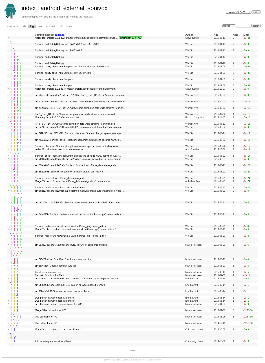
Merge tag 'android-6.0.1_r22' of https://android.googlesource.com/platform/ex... (76, 37)
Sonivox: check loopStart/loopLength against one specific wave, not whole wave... (78, 146)
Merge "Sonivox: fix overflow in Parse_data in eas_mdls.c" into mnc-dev (73, 181)
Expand (60, 34)
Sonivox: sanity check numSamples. (54, 79)
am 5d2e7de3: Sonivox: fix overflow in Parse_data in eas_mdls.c (69, 171)
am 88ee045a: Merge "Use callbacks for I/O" (58, 304)
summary (12, 26)
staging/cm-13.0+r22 (130, 37)
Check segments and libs (48, 272)
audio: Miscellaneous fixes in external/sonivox (59, 149)
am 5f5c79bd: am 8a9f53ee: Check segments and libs (63, 259)
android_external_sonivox (74, 8)
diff (60, 26)
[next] (133, 350)
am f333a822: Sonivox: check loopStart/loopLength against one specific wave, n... (78, 140)
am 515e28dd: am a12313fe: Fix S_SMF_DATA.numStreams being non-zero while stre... (81, 101)
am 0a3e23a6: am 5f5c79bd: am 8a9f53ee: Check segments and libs (71, 244)
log (32, 26)
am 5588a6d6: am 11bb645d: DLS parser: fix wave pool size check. (70, 285)
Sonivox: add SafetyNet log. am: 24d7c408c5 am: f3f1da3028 (67, 44)
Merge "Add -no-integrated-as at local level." (58, 329)
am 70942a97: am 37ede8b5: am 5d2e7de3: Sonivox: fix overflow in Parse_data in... (79, 159)
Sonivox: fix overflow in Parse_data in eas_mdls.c (61, 178)
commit (50, 26)
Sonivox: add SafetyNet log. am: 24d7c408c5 (58, 50)
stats (69, 26)
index (29, 8)
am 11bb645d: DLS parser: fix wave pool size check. (62, 291)
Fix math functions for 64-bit (49, 275)
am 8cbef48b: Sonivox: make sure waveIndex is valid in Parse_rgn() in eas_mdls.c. (78, 214)
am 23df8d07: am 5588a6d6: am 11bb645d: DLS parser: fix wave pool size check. (77, 278)
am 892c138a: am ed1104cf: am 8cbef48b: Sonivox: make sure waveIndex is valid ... (79, 190)
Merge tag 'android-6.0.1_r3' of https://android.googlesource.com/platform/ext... (76, 88)
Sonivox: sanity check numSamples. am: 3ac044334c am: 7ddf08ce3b (72, 66)
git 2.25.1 (130, 360)
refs (24, 26)
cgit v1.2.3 (120, 360)
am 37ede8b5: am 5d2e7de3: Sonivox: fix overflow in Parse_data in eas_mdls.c (76, 165)
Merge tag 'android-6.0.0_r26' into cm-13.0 (57, 117)
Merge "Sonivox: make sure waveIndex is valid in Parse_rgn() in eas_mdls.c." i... (77, 229)
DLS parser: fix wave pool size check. (55, 297)
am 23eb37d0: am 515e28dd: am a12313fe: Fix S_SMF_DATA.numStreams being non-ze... (82, 95)
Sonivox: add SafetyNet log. (49, 57)
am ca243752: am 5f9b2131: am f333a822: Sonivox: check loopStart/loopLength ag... (79, 127)
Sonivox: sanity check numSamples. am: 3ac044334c (63, 73)
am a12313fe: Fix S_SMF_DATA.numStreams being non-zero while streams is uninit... (80, 108)
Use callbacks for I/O (46, 316)
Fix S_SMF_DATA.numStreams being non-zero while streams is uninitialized (75, 114)
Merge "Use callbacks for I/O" (50, 310)
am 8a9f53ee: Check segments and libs (55, 265)
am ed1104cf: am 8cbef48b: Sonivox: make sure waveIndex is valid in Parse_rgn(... (78, 202)
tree (40, 26)
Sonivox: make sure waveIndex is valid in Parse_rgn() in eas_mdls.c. (71, 226)
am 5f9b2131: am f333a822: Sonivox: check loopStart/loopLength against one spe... (79, 133)
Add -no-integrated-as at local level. (53, 341)
